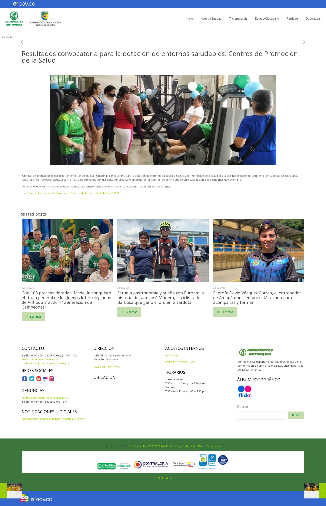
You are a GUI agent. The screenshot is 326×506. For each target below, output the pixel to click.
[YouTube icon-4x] (39, 380)
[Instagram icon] (171, 478)
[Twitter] (32, 380)
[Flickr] (45, 380)
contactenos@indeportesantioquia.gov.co (47, 363)
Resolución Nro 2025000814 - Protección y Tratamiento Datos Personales (174, 446)
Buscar (242, 407)
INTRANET (171, 355)
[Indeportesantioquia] (33, 18)
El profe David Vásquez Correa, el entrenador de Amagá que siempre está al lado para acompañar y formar (257, 297)
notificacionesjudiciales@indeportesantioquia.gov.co (53, 419)
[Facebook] (24, 380)
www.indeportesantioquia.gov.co (42, 359)
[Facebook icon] (155, 478)
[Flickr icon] (167, 478)
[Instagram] (51, 380)
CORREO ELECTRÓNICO (180, 362)
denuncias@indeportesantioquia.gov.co (45, 397)
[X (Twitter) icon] (159, 478)
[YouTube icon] (163, 478)
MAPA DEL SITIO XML (107, 367)
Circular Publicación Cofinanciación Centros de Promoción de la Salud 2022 (73, 193)
